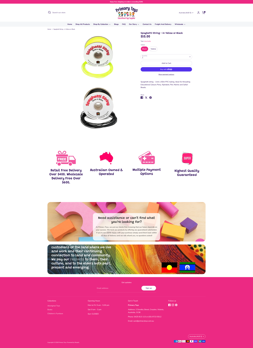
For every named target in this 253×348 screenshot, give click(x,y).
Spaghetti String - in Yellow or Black (64, 29)
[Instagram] (173, 305)
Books (49, 309)
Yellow (153, 49)
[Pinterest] (176, 305)
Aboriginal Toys (53, 306)
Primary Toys (63, 342)
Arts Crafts (147, 41)
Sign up (149, 288)
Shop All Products (83, 24)
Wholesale (179, 24)
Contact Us (147, 24)
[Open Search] (49, 12)
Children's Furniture (55, 313)
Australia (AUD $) (185, 13)
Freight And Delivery (163, 24)
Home (69, 24)
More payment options (166, 74)
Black (144, 49)
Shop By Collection (101, 24)
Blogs (116, 24)
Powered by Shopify (73, 342)
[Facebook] (169, 305)
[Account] (198, 13)
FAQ (124, 24)
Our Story (133, 24)
